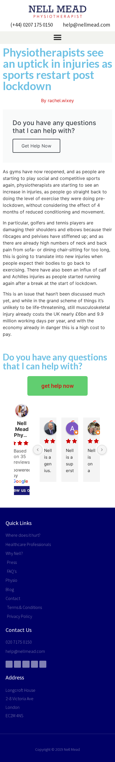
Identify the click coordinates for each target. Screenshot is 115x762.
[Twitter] (17, 664)
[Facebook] (9, 664)
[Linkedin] (34, 664)
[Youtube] (25, 664)
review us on (19, 490)
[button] (57, 37)
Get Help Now (36, 146)
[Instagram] (42, 664)
